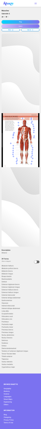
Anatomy (7, 391)
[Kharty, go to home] (9, 3)
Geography (7, 389)
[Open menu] (35, 3)
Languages (7, 397)
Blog (5, 415)
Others (6, 405)
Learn (20, 26)
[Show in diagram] (36, 262)
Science (6, 394)
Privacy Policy (9, 420)
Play (20, 22)
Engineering (8, 402)
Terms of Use (8, 423)
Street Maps (8, 399)
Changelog (7, 417)
